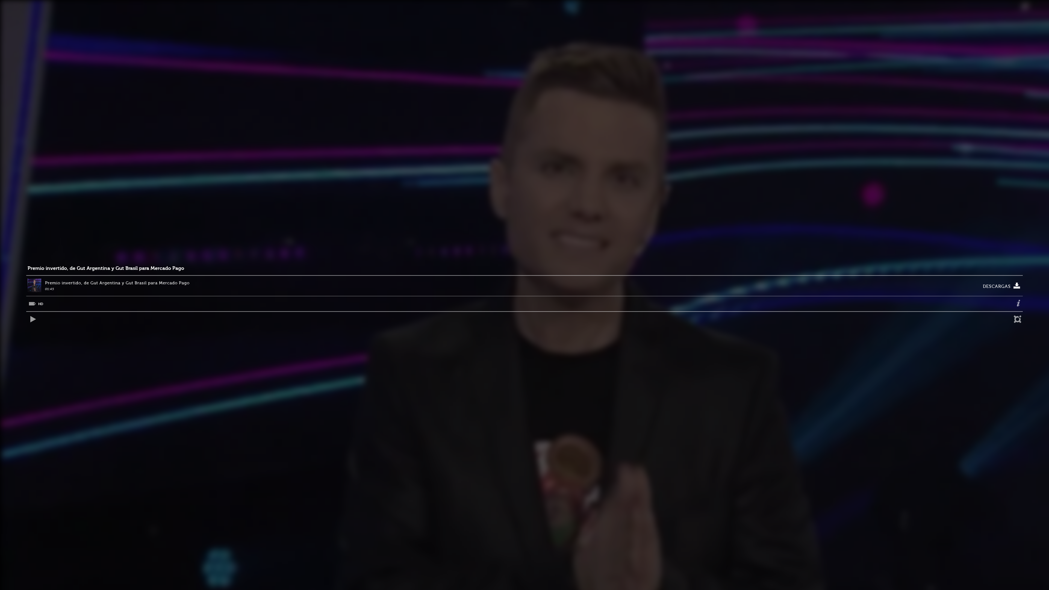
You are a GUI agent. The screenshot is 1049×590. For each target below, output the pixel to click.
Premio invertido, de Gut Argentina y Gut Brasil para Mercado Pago (106, 268)
